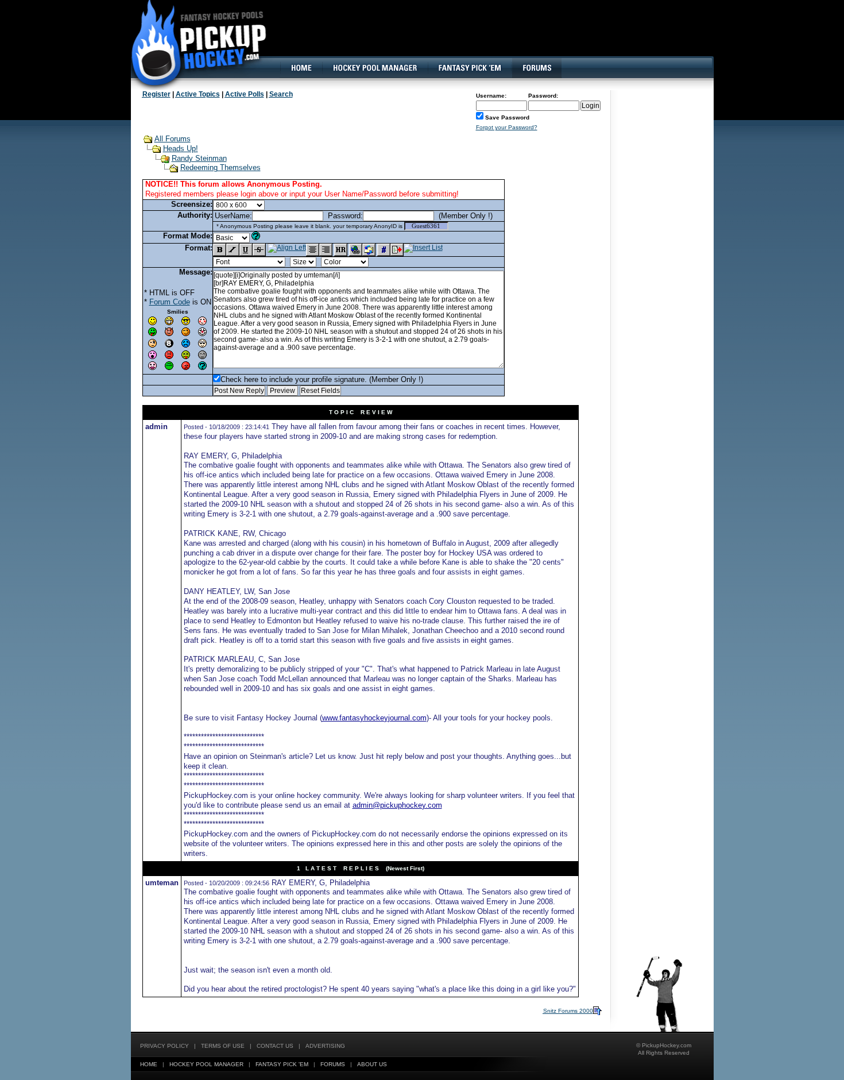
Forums (332, 1064)
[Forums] (536, 67)
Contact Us (275, 1046)
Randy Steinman (199, 158)
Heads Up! (180, 148)
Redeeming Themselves (220, 167)
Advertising (325, 1046)
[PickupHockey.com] (192, 43)
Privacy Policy (164, 1046)
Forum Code (169, 302)
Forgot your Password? (506, 127)
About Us (372, 1064)
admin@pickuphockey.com (397, 805)
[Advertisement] (504, 37)
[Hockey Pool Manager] (375, 67)
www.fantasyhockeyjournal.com (374, 717)
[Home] (301, 67)
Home (148, 1064)
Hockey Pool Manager (206, 1064)
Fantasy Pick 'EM (281, 1064)
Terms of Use (223, 1046)
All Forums (172, 138)
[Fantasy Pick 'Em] (469, 67)
